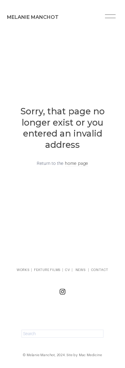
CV (67, 270)
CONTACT (100, 270)
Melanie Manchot (33, 17)
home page (76, 163)
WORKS (23, 270)
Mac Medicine (90, 355)
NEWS (81, 270)
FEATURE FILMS (47, 270)
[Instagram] (62, 292)
